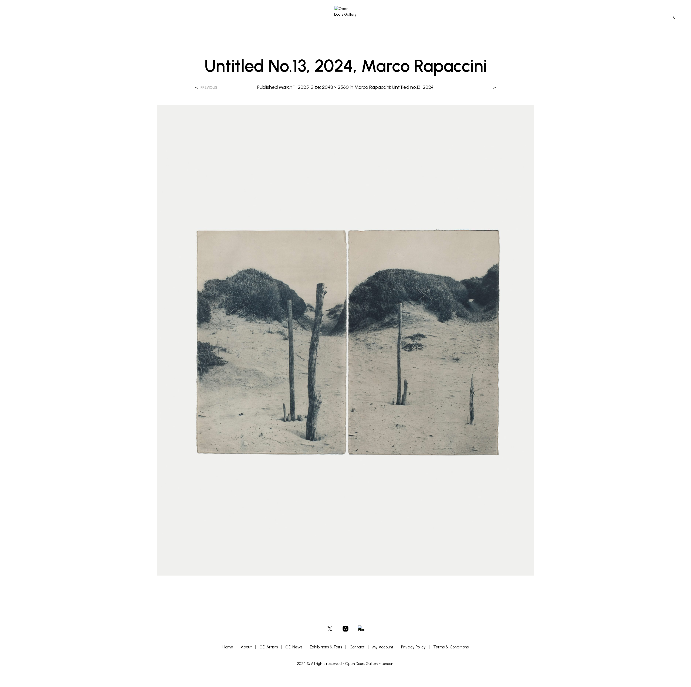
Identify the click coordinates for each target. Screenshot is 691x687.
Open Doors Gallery (361, 664)
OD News (293, 647)
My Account (383, 647)
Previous (209, 87)
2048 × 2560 (335, 87)
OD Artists (268, 647)
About (246, 647)
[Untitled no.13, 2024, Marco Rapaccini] (345, 339)
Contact (357, 647)
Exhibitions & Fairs (326, 647)
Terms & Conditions (451, 647)
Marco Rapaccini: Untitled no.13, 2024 (393, 87)
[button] (671, 17)
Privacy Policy (413, 647)
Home (227, 647)
